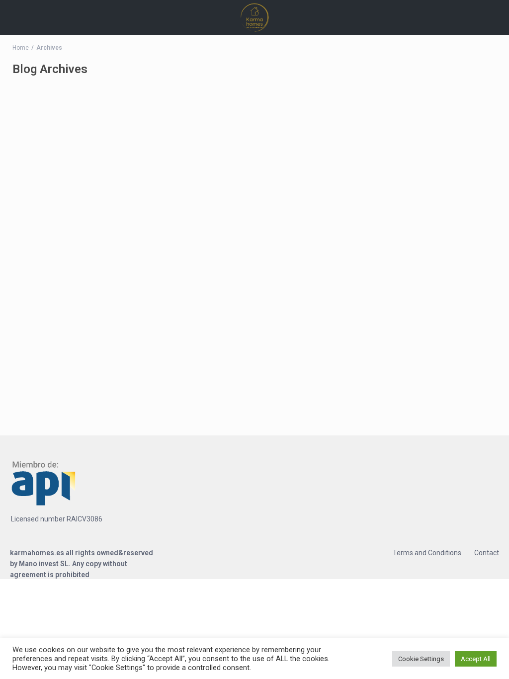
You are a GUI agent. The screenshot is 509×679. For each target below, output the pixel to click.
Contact (486, 553)
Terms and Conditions (427, 553)
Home (20, 47)
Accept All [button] (476, 659)
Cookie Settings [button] (421, 659)
